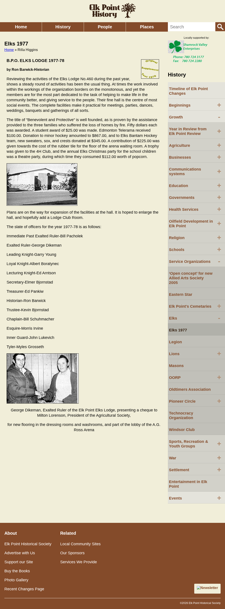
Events (195, 498)
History (63, 26)
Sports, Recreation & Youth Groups (195, 443)
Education (195, 185)
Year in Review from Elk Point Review (195, 131)
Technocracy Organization (181, 415)
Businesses (195, 157)
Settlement (195, 469)
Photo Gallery (16, 580)
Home (21, 26)
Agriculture (195, 145)
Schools (195, 249)
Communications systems (195, 171)
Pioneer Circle (195, 401)
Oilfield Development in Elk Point (195, 223)
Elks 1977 (178, 330)
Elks (194, 318)
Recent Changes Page (24, 589)
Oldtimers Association (190, 389)
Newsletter (209, 588)
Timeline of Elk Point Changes (188, 91)
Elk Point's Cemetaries (195, 306)
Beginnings (195, 105)
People (105, 26)
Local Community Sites (80, 544)
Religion (195, 237)
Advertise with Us (19, 553)
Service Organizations (194, 261)
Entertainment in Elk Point (188, 484)
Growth (194, 117)
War (195, 458)
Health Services (195, 209)
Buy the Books (17, 571)
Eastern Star (180, 294)
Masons (176, 366)
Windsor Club (182, 429)
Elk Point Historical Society (27, 544)
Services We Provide (78, 562)
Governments (195, 197)
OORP (195, 377)
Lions (195, 353)
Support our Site (18, 562)
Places (147, 26)
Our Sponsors (72, 553)
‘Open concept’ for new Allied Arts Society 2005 (190, 278)
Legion (175, 342)
